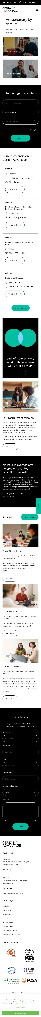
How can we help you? (10, 786)
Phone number (8, 772)
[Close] (38, 997)
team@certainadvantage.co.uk (13, 893)
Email (5, 759)
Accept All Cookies (20, 1013)
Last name (6, 745)
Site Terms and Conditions (20, 993)
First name (6, 732)
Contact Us (6, 906)
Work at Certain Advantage (12, 934)
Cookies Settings (20, 1008)
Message (6, 799)
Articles (5, 918)
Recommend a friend (10, 2)
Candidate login (29, 2)
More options (34, 130)
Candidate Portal (8, 926)
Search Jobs (7, 910)
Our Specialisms (8, 922)
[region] (20, 1005)
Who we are (7, 914)
